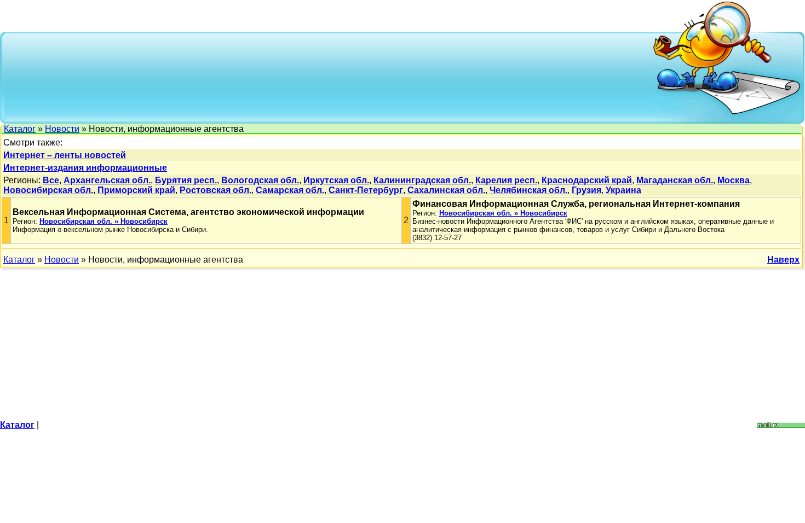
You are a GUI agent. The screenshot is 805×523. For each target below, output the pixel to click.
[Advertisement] (329, 76)
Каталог (20, 128)
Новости (62, 128)
